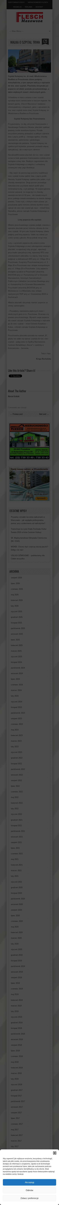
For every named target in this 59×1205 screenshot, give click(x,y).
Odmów (29, 1190)
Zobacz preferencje (29, 1198)
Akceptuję (29, 1182)
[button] (54, 1153)
